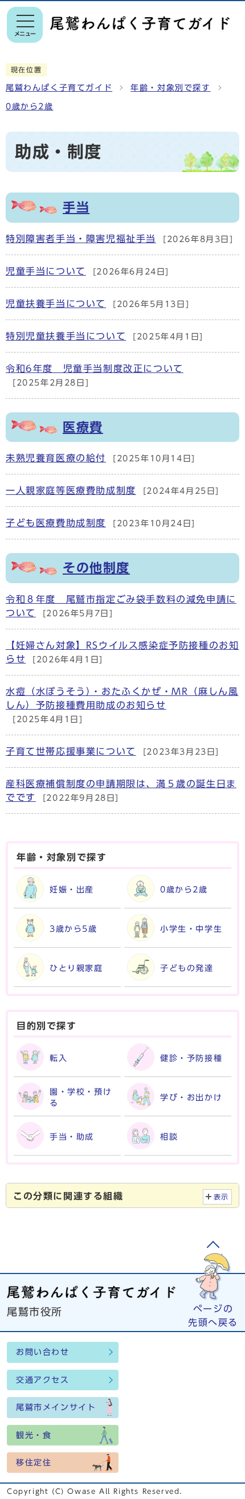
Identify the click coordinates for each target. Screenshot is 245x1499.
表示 (221, 1197)
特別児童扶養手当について (66, 336)
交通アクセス (43, 1380)
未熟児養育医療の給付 (56, 457)
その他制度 (96, 568)
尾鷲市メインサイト (56, 1407)
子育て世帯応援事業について (71, 751)
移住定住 (33, 1463)
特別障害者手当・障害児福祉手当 (81, 238)
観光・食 (33, 1435)
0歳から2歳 (30, 106)
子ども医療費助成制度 (56, 522)
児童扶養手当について (56, 303)
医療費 (83, 427)
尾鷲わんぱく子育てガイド (59, 88)
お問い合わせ (43, 1352)
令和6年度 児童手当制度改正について (94, 368)
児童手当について (46, 271)
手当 (76, 207)
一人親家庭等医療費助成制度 (71, 490)
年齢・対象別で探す (170, 88)
